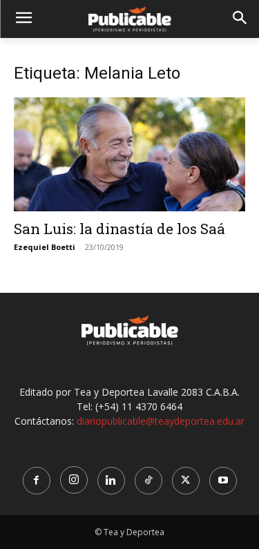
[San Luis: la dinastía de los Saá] (129, 154)
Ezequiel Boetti (44, 247)
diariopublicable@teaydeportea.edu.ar (160, 420)
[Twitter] (186, 480)
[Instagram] (74, 480)
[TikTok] (148, 480)
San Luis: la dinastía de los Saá (119, 228)
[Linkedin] (111, 480)
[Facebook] (36, 480)
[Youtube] (223, 480)
